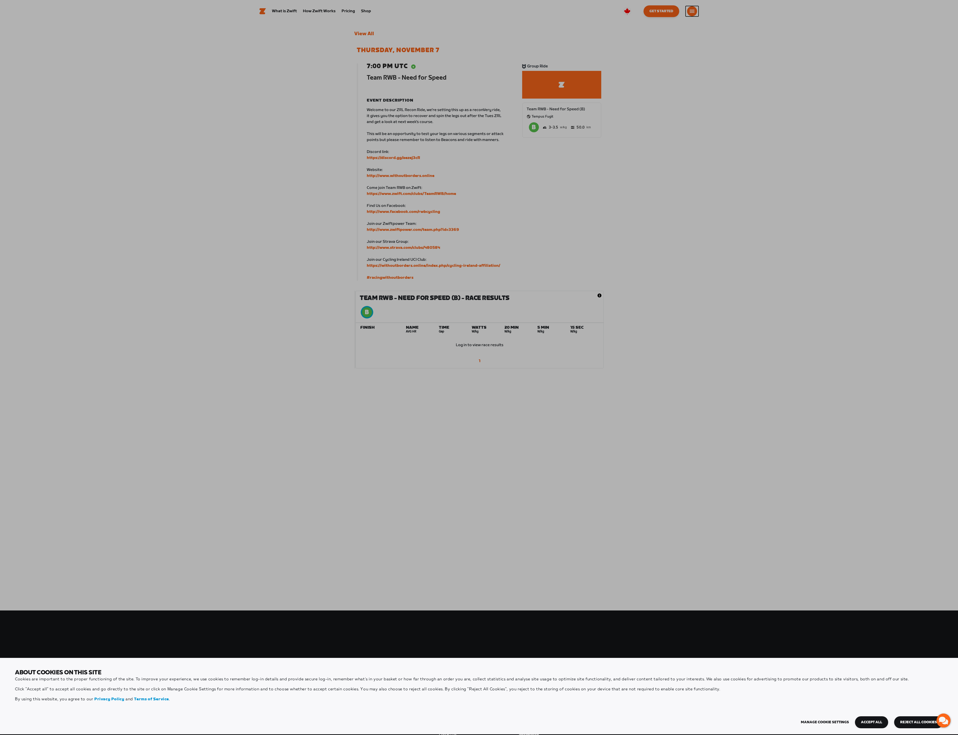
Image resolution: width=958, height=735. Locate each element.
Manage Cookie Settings (825, 722)
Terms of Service (151, 699)
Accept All (871, 722)
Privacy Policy (109, 699)
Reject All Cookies (918, 722)
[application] (943, 720)
